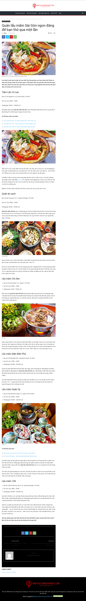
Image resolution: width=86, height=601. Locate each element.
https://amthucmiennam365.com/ (43, 596)
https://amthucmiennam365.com (33, 555)
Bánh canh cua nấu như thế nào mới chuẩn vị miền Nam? (19, 453)
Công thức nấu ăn (10, 19)
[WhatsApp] (15, 37)
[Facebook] (3, 37)
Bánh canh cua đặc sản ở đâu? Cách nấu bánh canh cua (42, 544)
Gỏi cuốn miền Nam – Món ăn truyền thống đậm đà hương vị (20, 456)
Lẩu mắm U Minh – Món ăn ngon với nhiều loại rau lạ (15, 544)
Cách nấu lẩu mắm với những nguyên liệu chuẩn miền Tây (20, 120)
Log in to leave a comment (9, 572)
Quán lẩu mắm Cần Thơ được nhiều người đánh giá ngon (19, 126)
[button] (82, 13)
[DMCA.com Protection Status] (58, 596)
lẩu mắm (20, 179)
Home (3, 19)
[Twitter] (7, 37)
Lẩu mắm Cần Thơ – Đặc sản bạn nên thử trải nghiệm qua (20, 123)
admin (5, 33)
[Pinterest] (11, 37)
